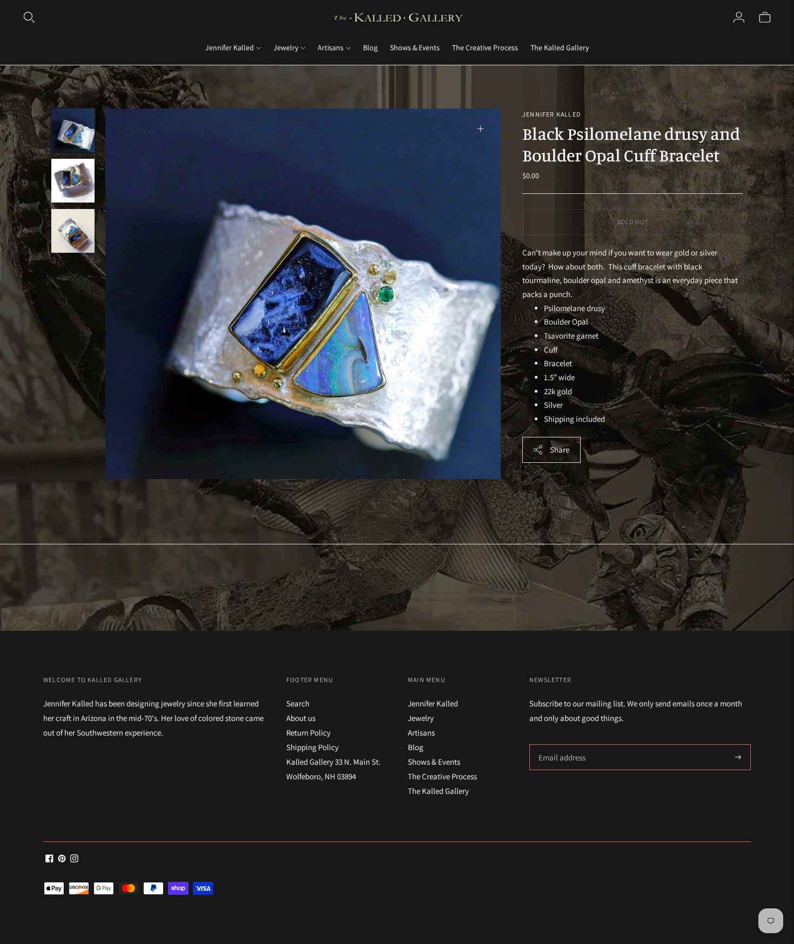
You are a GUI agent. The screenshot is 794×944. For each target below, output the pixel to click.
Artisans (331, 47)
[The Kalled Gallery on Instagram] (74, 859)
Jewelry (285, 47)
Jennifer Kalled (229, 47)
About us (300, 718)
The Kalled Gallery (559, 47)
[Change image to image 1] (73, 130)
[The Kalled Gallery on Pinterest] (62, 859)
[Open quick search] (29, 17)
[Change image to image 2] (73, 181)
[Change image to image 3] (73, 231)
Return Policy (308, 732)
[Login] (738, 17)
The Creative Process (485, 47)
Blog (370, 47)
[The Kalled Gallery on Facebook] (49, 859)
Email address (560, 744)
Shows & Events (415, 47)
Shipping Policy (312, 747)
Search (297, 703)
